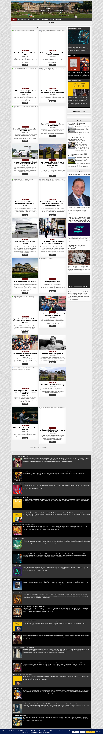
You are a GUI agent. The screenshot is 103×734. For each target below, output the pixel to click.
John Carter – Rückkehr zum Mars (20, 565)
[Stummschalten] (86, 285)
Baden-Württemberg (22, 19)
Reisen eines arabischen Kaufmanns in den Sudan (24, 497)
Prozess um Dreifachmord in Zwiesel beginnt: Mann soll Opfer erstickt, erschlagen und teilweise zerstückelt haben (52, 203)
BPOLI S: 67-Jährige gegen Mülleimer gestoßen (25, 242)
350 (39, 447)
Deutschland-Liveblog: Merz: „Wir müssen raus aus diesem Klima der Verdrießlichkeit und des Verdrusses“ (52, 163)
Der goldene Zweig (17, 538)
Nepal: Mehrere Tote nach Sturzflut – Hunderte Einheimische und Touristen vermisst (25, 203)
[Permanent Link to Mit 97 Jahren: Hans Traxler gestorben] (52, 342)
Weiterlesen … (85, 132)
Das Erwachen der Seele (18, 511)
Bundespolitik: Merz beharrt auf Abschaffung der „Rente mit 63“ (25, 130)
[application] (79, 280)
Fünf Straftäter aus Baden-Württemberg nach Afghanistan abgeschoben (78, 245)
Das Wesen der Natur (17, 661)
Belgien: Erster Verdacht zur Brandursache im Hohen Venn (25, 428)
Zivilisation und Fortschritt (19, 456)
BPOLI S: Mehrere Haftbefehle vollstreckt (25, 281)
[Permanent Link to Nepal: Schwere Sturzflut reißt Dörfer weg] (52, 374)
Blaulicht (26, 239)
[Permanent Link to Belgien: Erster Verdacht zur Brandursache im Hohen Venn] (25, 415)
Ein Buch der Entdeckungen (19, 606)
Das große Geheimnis (17, 633)
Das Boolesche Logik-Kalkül (74, 53)
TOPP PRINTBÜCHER (45, 19)
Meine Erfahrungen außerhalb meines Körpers (23, 620)
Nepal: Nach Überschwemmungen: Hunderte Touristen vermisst (52, 125)
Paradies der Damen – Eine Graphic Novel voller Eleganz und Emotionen (29, 579)
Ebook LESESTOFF (36, 19)
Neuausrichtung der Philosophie (20, 674)
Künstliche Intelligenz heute (19, 524)
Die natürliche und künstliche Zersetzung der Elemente (25, 592)
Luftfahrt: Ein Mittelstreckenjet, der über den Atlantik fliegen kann (25, 91)
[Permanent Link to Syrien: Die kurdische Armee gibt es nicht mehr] (25, 39)
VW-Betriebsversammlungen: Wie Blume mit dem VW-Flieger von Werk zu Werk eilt (25, 163)
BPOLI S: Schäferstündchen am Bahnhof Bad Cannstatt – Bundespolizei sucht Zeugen (52, 242)
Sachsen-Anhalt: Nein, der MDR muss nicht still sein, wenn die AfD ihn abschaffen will (52, 91)
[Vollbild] (88, 285)
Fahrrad (29, 19)
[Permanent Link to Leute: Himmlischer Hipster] (52, 268)
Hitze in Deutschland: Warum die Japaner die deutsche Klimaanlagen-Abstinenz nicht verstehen (25, 392)
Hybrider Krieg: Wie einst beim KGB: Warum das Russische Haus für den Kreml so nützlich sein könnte (25, 320)
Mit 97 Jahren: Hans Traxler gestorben (52, 354)
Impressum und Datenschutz (55, 19)
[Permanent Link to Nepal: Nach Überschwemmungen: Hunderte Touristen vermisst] (52, 113)
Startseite (14, 19)
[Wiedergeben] (69, 285)
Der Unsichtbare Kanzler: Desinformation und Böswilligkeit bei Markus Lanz (53, 314)
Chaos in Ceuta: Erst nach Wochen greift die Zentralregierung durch (25, 354)
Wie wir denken (16, 551)
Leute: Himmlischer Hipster (52, 281)
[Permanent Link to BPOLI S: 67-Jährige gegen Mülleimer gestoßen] (25, 228)
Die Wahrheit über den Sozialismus (20, 470)
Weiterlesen (25, 65)
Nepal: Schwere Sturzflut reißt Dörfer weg (52, 385)
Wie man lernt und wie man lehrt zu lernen (22, 647)
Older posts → (44, 447)
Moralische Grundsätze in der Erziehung (22, 483)
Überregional (25, 50)
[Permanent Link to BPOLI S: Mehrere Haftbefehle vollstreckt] (25, 268)
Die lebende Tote (16, 715)
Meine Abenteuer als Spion (74, 81)
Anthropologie (71, 28)
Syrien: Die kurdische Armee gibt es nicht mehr (25, 53)
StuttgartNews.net (51, 8)
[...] (86, 50)
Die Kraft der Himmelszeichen (19, 688)
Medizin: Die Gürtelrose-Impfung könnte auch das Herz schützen (52, 431)
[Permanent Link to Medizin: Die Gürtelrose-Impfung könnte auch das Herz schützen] (52, 417)
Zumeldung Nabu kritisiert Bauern (79, 173)
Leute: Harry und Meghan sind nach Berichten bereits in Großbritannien (52, 53)
